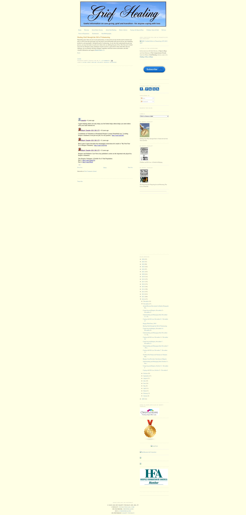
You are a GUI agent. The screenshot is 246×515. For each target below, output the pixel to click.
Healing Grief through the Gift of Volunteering (93, 37)
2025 (143, 261)
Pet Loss (164, 30)
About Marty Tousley (97, 30)
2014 (143, 289)
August (145, 378)
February (145, 393)
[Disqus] (105, 92)
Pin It (78, 53)
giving (85, 62)
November (146, 304)
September (146, 376)
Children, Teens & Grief (152, 30)
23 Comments (106, 60)
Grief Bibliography (106, 33)
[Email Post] (111, 60)
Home (79, 30)
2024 (143, 264)
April (144, 388)
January (145, 396)
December (146, 301)
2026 (143, 259)
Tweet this (80, 181)
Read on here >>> (100, 50)
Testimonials (95, 33)
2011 (143, 296)
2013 (143, 291)
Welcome (86, 30)
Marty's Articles (123, 30)
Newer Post (79, 167)
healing (93, 62)
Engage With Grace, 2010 (149, 323)
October (145, 373)
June (144, 383)
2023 (143, 266)
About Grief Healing (111, 30)
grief (89, 62)
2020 (143, 274)
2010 (143, 299)
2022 (143, 269)
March (145, 391)
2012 (143, 294)
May (144, 386)
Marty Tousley (128, 513)
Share (79, 58)
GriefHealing (128, 509)
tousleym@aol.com (126, 507)
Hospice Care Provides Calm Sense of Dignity (155, 359)
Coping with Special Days (137, 30)
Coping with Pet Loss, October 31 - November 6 (155, 370)
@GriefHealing (125, 511)
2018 (143, 279)
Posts (143, 98)
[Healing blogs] (150, 440)
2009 (143, 399)
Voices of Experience (83, 33)
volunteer (113, 62)
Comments (145, 101)
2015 (143, 286)
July (144, 381)
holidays (100, 62)
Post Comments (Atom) (90, 171)
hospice (106, 62)
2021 (143, 271)
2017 (143, 281)
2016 (143, 284)
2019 (143, 276)
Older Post (130, 167)
